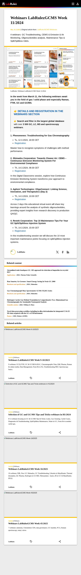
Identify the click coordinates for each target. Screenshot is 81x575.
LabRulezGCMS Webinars (47, 30)
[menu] (73, 4)
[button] (57, 252)
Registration (20, 143)
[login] (77, 4)
